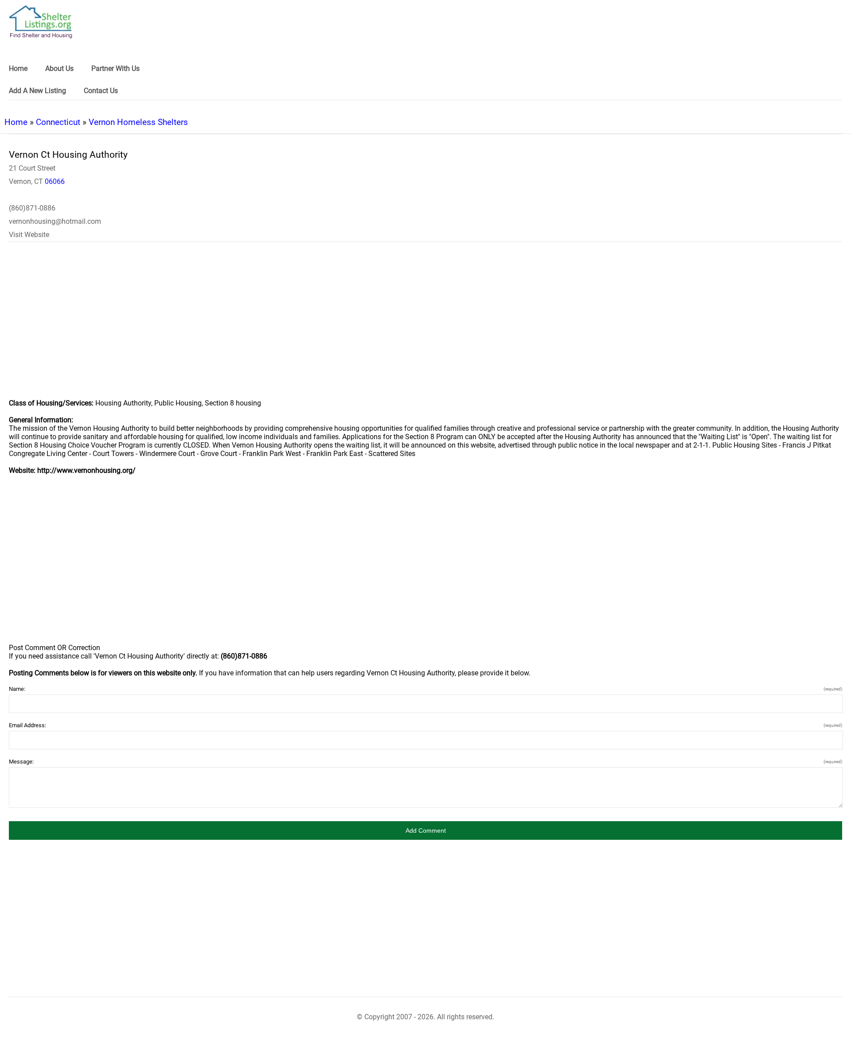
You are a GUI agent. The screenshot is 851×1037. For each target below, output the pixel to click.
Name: (425, 689)
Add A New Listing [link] (37, 90)
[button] (425, 830)
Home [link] (18, 68)
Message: (425, 761)
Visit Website (29, 234)
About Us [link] (59, 68)
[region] (425, 326)
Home (15, 122)
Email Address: (425, 725)
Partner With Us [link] (115, 68)
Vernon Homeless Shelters (138, 122)
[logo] (41, 22)
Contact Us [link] (101, 90)
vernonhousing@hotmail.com (55, 221)
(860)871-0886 (32, 208)
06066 (55, 181)
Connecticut (58, 122)
